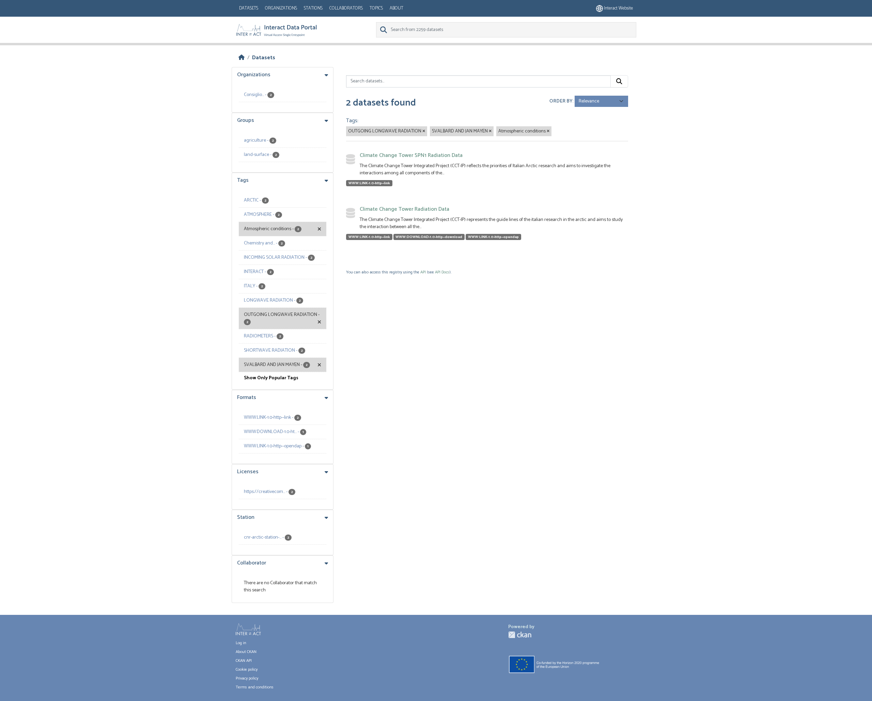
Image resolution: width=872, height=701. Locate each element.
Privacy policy (247, 678)
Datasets (248, 8)
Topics (376, 8)
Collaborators (346, 8)
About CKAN (246, 652)
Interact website (618, 8)
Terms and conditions (255, 687)
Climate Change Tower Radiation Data (404, 209)
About (396, 8)
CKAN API (244, 660)
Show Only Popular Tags (271, 378)
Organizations (281, 8)
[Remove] (423, 131)
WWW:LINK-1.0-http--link (369, 183)
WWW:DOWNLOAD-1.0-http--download (428, 237)
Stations (313, 8)
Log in (241, 643)
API (423, 272)
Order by (561, 101)
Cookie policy (247, 669)
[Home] (241, 57)
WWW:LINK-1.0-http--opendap (493, 237)
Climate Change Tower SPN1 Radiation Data (411, 155)
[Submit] (619, 81)
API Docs (442, 272)
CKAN (519, 634)
